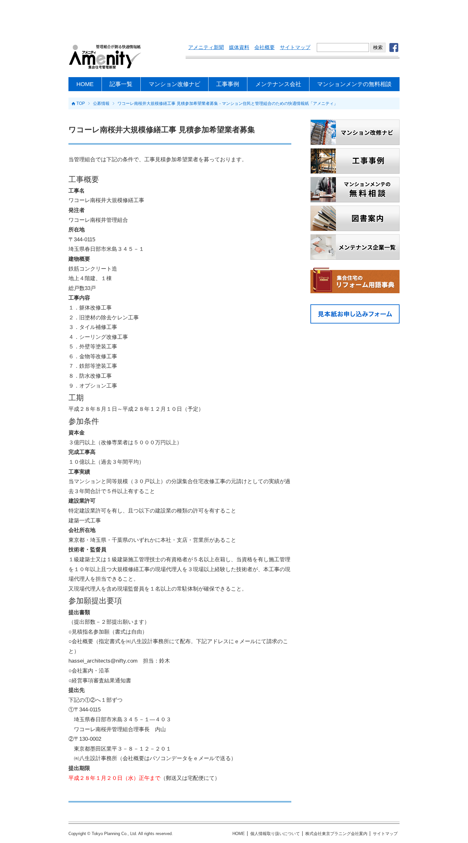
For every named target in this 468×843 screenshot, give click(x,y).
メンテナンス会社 (278, 84)
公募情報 (101, 103)
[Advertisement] (234, 17)
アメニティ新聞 (206, 47)
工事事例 (227, 84)
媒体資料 (239, 47)
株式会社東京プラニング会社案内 (336, 833)
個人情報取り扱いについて (275, 833)
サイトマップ (295, 47)
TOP (80, 103)
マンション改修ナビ (174, 84)
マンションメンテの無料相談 (354, 84)
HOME (85, 84)
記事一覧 (121, 84)
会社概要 (264, 47)
